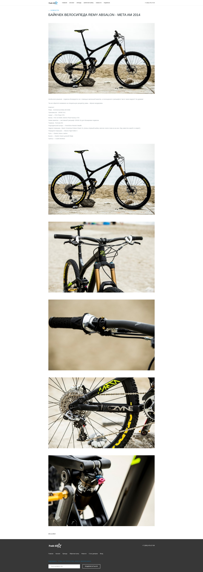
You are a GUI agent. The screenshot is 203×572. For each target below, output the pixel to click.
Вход (101, 553)
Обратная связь (88, 2)
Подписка (107, 2)
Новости (98, 2)
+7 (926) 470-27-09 (150, 2)
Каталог (71, 2)
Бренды (79, 2)
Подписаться (91, 566)
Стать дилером (93, 553)
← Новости (53, 10)
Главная (64, 2)
